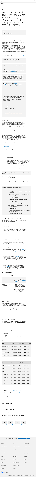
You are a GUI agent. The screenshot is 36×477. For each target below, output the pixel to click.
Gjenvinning (14, 450)
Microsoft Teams (3, 466)
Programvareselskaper (15, 466)
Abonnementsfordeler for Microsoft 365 (5, 425)
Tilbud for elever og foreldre (27, 452)
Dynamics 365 (2, 462)
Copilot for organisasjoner (4, 446)
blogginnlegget (13, 71)
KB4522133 (19, 85)
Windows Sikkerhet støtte (17, 390)
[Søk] (25, 406)
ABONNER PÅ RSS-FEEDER (7, 398)
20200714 (3, 314)
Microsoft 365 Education (27, 447)
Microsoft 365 (2, 449)
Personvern (14, 475)
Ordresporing (14, 449)
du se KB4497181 (18, 89)
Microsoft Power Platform (16, 465)
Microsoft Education (26, 443)
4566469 (5, 223)
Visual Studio (14, 468)
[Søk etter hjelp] (3, 1)
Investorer (25, 462)
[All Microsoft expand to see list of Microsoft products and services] (1, 1)
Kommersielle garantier (15, 452)
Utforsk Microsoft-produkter (4, 450)
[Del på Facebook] (2, 396)
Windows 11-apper (3, 452)
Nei (26, 438)
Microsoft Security (22, 392)
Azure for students (26, 453)
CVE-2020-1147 (7, 146)
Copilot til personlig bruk (4, 447)
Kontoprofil (14, 443)
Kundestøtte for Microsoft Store (16, 446)
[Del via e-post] (6, 396)
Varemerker (22, 475)
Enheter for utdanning (26, 444)
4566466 (5, 228)
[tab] (4, 412)
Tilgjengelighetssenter (24, 424)
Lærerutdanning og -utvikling (27, 450)
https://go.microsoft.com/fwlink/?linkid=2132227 (10, 140)
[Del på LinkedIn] (4, 396)
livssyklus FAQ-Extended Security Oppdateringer (14, 113)
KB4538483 (8, 266)
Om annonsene (26, 475)
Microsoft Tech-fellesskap (16, 462)
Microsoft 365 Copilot (3, 465)
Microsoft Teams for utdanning (27, 446)
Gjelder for (3, 27)
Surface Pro (2, 443)
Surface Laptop (2, 444)
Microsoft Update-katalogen (20, 190)
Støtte (2, 3)
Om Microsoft (25, 459)
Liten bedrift (2, 468)
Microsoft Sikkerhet (3, 459)
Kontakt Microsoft (10, 475)
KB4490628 (23, 249)
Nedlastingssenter (15, 444)
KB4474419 (18, 256)
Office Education (26, 449)
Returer (13, 447)
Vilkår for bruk (18, 475)
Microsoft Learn (14, 459)
